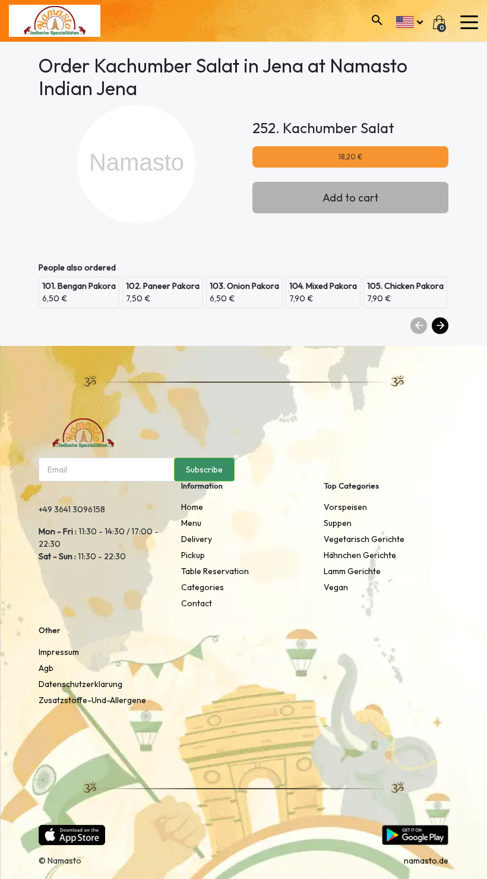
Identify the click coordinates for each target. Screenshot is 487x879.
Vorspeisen (345, 507)
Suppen (338, 523)
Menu (191, 523)
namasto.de (426, 860)
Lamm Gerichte (352, 571)
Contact (196, 603)
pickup (193, 555)
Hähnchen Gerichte (360, 555)
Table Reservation (215, 571)
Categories (202, 587)
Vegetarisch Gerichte (364, 539)
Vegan (336, 587)
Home (192, 507)
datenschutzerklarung (80, 684)
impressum (59, 652)
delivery (196, 539)
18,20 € (350, 156)
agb (46, 668)
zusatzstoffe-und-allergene (92, 700)
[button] (409, 20)
